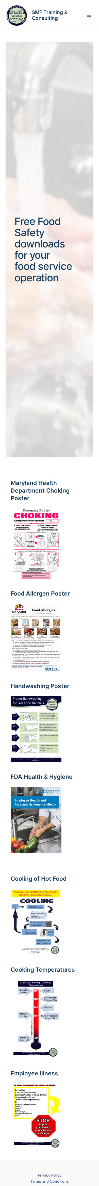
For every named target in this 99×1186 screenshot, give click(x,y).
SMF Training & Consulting (50, 15)
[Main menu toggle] (89, 15)
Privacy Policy (49, 1175)
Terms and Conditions (49, 1181)
